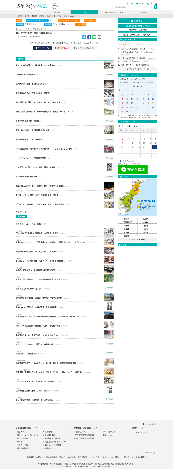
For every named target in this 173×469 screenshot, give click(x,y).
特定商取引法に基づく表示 (55, 442)
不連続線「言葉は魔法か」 (135, 61)
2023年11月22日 (24, 36)
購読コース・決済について (27, 435)
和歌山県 (56, 12)
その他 (72, 16)
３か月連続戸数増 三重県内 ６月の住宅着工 (65, 398)
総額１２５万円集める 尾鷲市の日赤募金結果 (65, 343)
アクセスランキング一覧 (139, 69)
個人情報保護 (50, 435)
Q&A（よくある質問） (53, 445)
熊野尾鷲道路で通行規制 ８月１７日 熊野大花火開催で (65, 102)
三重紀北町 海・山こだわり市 (132, 79)
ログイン (132, 4)
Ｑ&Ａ (152, 4)
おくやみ (143, 12)
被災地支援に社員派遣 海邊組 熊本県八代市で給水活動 (65, 296)
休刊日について (109, 432)
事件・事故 (57, 16)
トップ (29, 12)
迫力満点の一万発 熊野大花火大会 (65, 83)
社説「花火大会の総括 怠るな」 (65, 287)
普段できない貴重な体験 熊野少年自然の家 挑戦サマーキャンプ (65, 111)
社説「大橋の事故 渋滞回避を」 (138, 58)
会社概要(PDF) (81, 432)
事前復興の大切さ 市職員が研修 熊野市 (65, 93)
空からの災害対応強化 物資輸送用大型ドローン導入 (65, 231)
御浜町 (27, 16)
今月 (150, 44)
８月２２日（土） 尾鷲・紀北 (65, 222)
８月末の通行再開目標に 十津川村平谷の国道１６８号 (65, 278)
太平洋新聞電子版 (30, 6)
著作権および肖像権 (53, 438)
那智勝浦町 (128, 222)
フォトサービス (140, 432)
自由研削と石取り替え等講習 (65, 120)
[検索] (155, 7)
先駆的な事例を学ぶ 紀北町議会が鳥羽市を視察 (65, 269)
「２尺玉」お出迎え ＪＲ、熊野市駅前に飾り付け (65, 167)
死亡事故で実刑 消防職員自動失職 (137, 65)
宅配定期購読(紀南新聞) (84, 435)
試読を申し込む (62, 48)
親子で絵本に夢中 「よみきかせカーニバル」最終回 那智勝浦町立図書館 (65, 361)
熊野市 (34, 16)
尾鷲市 (41, 16)
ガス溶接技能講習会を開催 (65, 176)
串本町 (126, 229)
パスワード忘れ (23, 445)
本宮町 (126, 232)
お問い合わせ (50, 448)
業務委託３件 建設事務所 (65, 352)
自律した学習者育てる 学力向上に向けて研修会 (65, 65)
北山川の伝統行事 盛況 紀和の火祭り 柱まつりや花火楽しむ (65, 185)
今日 (124, 44)
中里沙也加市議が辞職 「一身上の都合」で (138, 53)
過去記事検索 (22, 448)
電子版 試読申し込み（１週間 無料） (137, 35)
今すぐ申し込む (43, 48)
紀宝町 (20, 16)
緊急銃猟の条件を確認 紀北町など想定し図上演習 (65, 250)
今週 (137, 44)
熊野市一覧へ (23, 212)
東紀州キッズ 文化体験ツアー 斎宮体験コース (139, 82)
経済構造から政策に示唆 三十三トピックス (65, 389)
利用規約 (48, 432)
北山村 (126, 236)
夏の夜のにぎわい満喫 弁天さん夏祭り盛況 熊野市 (65, 195)
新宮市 (126, 219)
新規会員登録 (22, 438)
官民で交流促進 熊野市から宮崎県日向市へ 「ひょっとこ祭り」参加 (65, 148)
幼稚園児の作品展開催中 (65, 74)
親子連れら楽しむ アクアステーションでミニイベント (65, 333)
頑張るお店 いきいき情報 (113, 12)
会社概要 (30, 457)
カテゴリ (27, 29)
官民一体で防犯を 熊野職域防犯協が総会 (65, 130)
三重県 (84, 12)
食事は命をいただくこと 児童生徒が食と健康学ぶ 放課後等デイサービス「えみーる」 (65, 241)
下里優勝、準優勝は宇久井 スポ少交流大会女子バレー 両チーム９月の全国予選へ (65, 371)
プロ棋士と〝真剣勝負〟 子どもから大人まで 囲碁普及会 (65, 204)
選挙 (65, 16)
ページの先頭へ (151, 424)
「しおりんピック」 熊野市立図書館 (65, 158)
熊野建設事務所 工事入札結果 (65, 139)
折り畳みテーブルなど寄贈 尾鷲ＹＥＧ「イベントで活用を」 (65, 259)
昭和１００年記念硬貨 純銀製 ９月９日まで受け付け (65, 324)
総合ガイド (142, 4)
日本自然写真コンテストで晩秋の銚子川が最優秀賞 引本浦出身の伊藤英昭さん (65, 315)
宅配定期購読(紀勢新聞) (84, 438)
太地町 (126, 226)
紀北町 (49, 16)
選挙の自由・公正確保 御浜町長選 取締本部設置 (65, 306)
